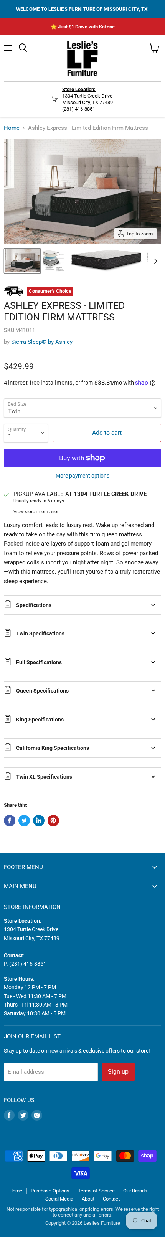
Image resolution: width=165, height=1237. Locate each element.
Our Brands (135, 1191)
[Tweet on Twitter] (24, 820)
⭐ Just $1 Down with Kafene (83, 27)
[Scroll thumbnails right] (154, 261)
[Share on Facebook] (9, 820)
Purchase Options (50, 1191)
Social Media (59, 1199)
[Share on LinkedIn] (39, 820)
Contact (111, 1199)
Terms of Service (96, 1191)
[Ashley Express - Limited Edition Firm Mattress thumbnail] (22, 261)
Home (12, 128)
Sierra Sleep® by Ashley (42, 341)
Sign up (118, 1071)
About (88, 1199)
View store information (36, 511)
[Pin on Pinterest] (53, 820)
